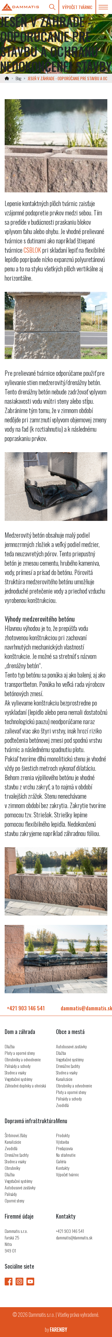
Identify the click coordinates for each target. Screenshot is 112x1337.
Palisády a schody (17, 1066)
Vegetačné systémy (18, 1079)
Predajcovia (64, 1148)
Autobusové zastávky (71, 1046)
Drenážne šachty (68, 1066)
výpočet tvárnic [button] (77, 7)
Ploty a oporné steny (20, 1053)
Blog (18, 78)
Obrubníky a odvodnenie (22, 1059)
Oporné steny (14, 1200)
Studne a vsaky (15, 1072)
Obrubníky (12, 1168)
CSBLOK (32, 250)
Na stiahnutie (65, 1154)
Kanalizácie (64, 1079)
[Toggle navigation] (103, 7)
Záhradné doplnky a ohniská (25, 1085)
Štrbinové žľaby (16, 1135)
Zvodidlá (62, 1105)
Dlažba (10, 1046)
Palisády (11, 1194)
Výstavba (62, 1141)
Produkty (63, 1135)
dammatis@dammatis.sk (74, 1237)
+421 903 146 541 (26, 1008)
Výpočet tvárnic (67, 1174)
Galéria (61, 1161)
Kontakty (62, 1168)
